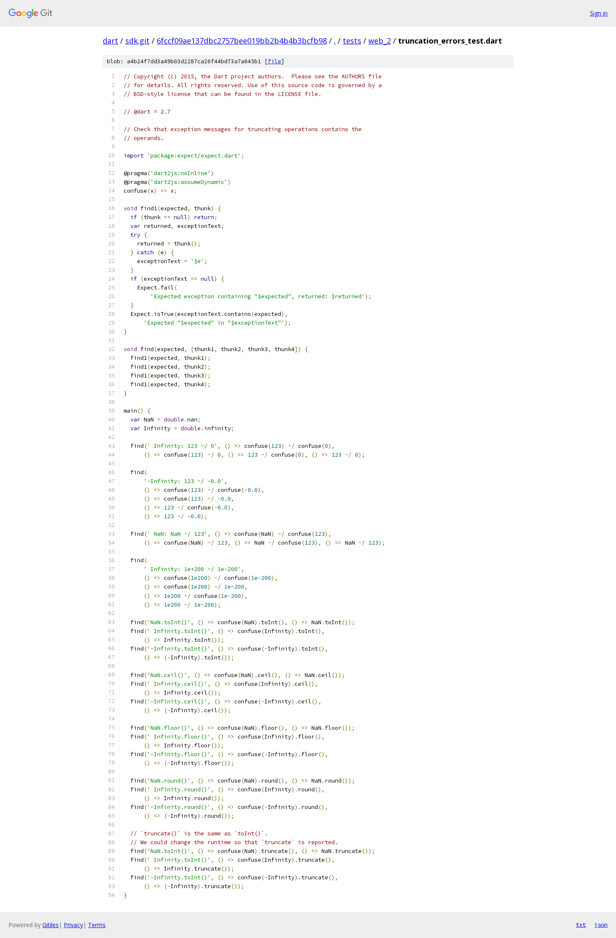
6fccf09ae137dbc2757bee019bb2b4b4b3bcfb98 (242, 41)
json (601, 924)
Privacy (73, 925)
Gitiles (50, 925)
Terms (97, 925)
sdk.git (137, 41)
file (274, 61)
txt (581, 924)
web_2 (379, 41)
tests (352, 41)
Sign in (599, 13)
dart (110, 41)
